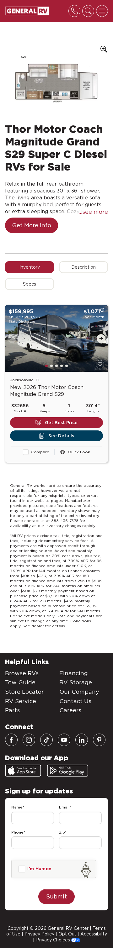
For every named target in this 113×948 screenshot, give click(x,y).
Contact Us (75, 701)
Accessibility (93, 933)
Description (83, 267)
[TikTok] (46, 740)
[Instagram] (29, 740)
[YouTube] (64, 740)
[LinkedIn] (81, 740)
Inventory (29, 267)
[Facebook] (11, 740)
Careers (70, 710)
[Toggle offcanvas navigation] (102, 11)
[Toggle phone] (74, 11)
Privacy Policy (39, 933)
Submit (56, 896)
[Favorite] (100, 364)
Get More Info (31, 225)
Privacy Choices (53, 939)
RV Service (20, 701)
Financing (73, 673)
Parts (12, 710)
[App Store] (23, 771)
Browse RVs (22, 673)
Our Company (79, 691)
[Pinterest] (99, 740)
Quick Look (79, 452)
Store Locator (24, 691)
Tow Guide (20, 682)
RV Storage (75, 682)
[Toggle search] (88, 11)
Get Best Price (61, 422)
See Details (61, 435)
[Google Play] (67, 771)
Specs (29, 284)
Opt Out (67, 933)
